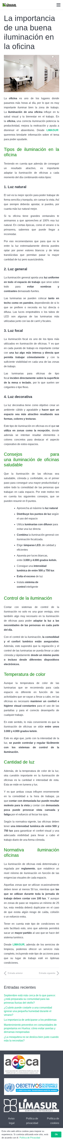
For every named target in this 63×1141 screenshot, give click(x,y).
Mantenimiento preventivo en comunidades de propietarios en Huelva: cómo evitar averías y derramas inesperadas (30, 1028)
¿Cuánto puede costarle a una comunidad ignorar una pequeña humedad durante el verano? (28, 1011)
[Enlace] (9, 4)
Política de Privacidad (30, 1137)
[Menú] (58, 5)
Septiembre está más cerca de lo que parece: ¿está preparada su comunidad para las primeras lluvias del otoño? (30, 999)
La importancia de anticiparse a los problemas (30, 1019)
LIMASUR (52, 130)
